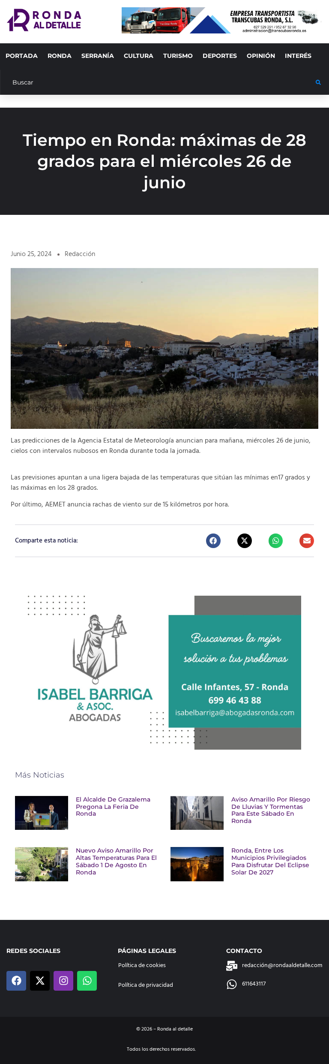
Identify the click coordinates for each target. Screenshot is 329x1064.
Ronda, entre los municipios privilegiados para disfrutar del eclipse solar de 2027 (270, 861)
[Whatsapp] (87, 981)
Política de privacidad (145, 985)
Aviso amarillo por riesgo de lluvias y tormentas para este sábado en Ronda (270, 810)
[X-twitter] (40, 981)
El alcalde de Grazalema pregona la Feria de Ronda (113, 807)
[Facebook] (16, 981)
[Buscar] (158, 82)
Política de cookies (142, 966)
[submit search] (318, 82)
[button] (213, 541)
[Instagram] (63, 981)
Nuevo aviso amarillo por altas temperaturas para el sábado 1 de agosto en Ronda (116, 861)
